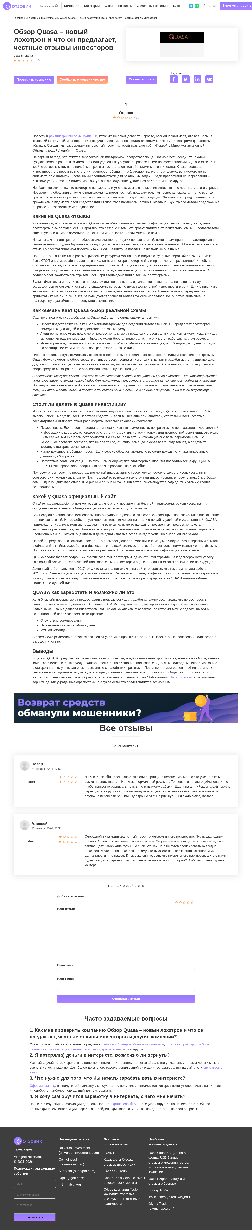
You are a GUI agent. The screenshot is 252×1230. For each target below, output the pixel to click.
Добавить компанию (152, 6)
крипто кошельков (115, 1049)
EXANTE (110, 1153)
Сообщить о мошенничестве (82, 79)
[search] (56, 5)
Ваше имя (65, 965)
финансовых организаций (49, 1049)
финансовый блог (127, 1104)
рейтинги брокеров (116, 1044)
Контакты (125, 6)
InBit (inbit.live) (70, 1184)
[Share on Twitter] (187, 80)
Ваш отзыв (66, 909)
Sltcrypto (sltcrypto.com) (77, 1171)
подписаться (35, 1217)
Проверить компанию (34, 79)
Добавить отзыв (70, 896)
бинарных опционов (148, 1044)
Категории (92, 6)
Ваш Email (65, 979)
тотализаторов (177, 1044)
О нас (109, 6)
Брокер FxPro (158, 1190)
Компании (71, 6)
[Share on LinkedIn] (199, 80)
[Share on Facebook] (175, 80)
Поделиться (177, 73)
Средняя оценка (23, 55)
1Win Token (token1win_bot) (169, 1197)
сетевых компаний (85, 1049)
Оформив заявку (42, 1086)
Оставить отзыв (141, 79)
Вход (212, 6)
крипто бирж (200, 1044)
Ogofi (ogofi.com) (71, 1178)
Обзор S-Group (115, 1171)
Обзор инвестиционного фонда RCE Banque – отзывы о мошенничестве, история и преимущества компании (168, 1162)
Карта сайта (23, 1150)
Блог (176, 6)
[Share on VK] (210, 80)
